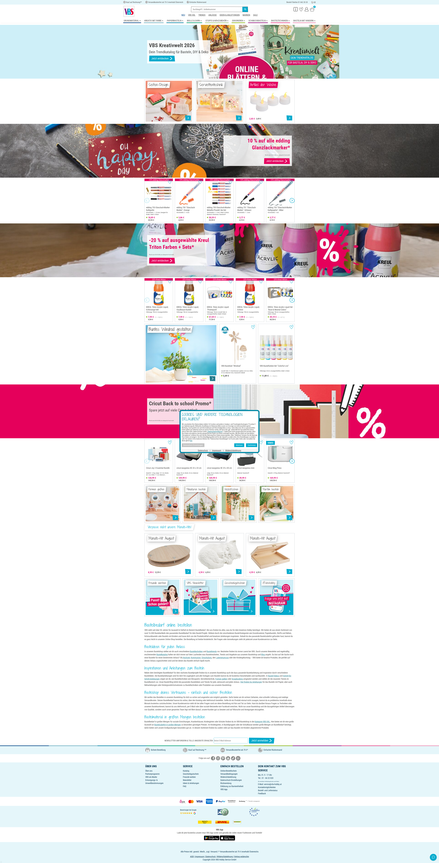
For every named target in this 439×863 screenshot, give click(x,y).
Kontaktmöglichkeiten (267, 787)
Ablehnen (239, 445)
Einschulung (207, 657)
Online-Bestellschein (228, 771)
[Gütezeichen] (223, 812)
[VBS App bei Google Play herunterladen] (212, 838)
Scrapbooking (237, 679)
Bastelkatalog (162, 654)
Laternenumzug (222, 657)
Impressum (216, 450)
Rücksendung (225, 783)
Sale (255, 15)
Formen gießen (221, 679)
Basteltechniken (196, 651)
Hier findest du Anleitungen (251, 682)
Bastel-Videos (273, 676)
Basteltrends (212, 651)
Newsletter (187, 780)
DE (315, 2)
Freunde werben (189, 777)
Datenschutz (203, 450)
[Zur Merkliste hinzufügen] (170, 182)
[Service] (295, 9)
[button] (146, 200)
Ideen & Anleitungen (230, 15)
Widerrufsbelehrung (228, 777)
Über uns (148, 771)
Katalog (186, 771)
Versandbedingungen (229, 774)
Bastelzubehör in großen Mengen (167, 724)
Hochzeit (186, 657)
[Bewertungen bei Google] (188, 812)
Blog (263, 654)
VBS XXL (191, 15)
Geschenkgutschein (191, 774)
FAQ (184, 786)
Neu (183, 15)
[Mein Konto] (306, 9)
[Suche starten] (245, 9)
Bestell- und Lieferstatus (267, 790)
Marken (246, 15)
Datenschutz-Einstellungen (231, 780)
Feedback (262, 793)
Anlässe (212, 15)
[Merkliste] (301, 9)
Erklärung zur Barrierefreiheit (231, 786)
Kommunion (196, 657)
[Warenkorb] (312, 9)
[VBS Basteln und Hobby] (129, 11)
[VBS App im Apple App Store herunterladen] (227, 838)
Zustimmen (252, 445)
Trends (201, 15)
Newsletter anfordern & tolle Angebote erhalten (189, 740)
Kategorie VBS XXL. (262, 721)
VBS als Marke (151, 777)
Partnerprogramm (152, 774)
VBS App (223, 789)
